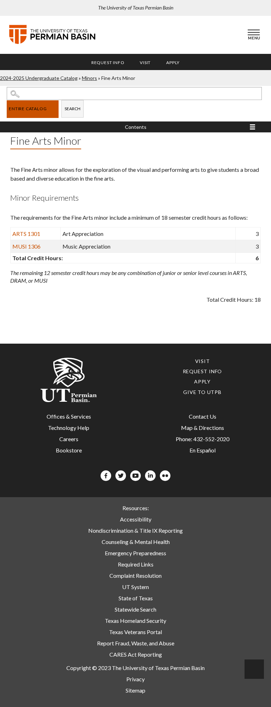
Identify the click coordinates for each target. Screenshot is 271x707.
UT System (135, 586)
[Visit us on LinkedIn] (150, 478)
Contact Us (202, 416)
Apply (173, 62)
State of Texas (136, 598)
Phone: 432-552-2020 (202, 439)
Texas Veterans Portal (135, 631)
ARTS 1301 (26, 233)
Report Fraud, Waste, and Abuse (135, 643)
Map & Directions (202, 427)
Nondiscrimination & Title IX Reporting (135, 530)
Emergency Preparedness (135, 553)
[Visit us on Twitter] (120, 478)
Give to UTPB (202, 392)
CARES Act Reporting (135, 654)
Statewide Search (135, 609)
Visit (145, 62)
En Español (202, 450)
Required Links (135, 564)
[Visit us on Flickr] (165, 478)
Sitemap (135, 690)
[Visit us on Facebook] (106, 478)
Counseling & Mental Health (136, 541)
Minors (89, 78)
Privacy (135, 679)
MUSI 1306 (26, 246)
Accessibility (135, 519)
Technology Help (68, 427)
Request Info (108, 62)
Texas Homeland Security (135, 620)
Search (72, 108)
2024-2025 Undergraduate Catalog (39, 78)
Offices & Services (69, 416)
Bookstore (69, 450)
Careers (68, 439)
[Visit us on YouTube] (135, 478)
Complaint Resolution (135, 575)
